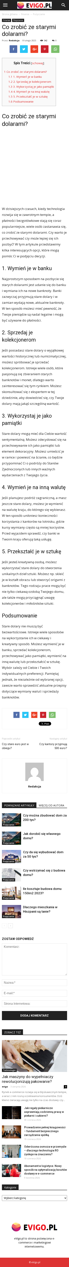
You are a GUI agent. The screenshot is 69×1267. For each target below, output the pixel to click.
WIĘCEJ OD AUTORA (51, 805)
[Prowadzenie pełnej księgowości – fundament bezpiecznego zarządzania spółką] (11, 1132)
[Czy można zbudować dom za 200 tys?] (11, 819)
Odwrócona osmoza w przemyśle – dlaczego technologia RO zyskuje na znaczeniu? (45, 1150)
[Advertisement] (34, 166)
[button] (63, 5)
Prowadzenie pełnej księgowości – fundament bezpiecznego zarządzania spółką (45, 1131)
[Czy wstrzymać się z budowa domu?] (11, 874)
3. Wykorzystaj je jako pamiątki (31, 86)
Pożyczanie (18, 20)
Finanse (6, 20)
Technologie (9, 1070)
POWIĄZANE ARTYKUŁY (19, 805)
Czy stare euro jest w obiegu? (15, 746)
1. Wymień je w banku (25, 77)
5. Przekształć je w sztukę (28, 96)
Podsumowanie (21, 101)
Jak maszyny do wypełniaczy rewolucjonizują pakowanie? (27, 1079)
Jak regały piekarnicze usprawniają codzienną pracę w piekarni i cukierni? (44, 1112)
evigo (5, 1086)
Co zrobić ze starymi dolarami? (25, 72)
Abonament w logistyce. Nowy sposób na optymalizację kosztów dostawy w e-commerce (45, 1169)
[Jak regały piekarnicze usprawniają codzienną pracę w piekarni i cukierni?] (11, 1112)
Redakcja (14, 40)
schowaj (37, 63)
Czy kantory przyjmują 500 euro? (53, 746)
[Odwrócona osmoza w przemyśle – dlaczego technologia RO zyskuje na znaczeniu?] (11, 1151)
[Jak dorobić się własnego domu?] (11, 838)
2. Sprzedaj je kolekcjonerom (29, 81)
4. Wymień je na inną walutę (28, 91)
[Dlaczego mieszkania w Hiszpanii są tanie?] (11, 911)
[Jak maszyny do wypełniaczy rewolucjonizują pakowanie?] (34, 1056)
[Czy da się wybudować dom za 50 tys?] (11, 856)
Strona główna (9, 14)
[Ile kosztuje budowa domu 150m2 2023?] (11, 893)
